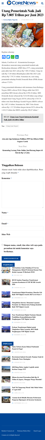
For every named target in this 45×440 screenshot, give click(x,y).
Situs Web (6, 234)
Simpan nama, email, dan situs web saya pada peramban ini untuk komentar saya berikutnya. (23, 248)
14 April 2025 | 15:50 (18, 393)
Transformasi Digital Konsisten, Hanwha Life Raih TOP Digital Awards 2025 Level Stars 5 (27, 293)
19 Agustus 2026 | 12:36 (19, 372)
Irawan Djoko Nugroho (10, 20)
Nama (5, 212)
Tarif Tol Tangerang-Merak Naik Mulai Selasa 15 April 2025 (27, 388)
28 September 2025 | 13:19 (20, 403)
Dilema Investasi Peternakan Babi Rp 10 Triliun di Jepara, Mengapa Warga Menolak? (27, 378)
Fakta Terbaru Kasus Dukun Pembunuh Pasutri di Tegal (25, 348)
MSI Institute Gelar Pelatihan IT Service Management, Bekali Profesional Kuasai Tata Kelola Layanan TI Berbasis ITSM (27, 270)
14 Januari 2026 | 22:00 (19, 287)
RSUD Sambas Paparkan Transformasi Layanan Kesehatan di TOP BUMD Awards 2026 (26, 282)
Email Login (37, 431)
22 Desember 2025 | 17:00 (20, 297)
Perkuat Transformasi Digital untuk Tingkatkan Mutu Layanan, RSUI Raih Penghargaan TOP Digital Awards (25, 329)
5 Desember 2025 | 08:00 (19, 322)
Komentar (7, 178)
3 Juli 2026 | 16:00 (17, 275)
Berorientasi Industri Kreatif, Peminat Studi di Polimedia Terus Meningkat (27, 358)
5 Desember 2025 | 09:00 (19, 310)
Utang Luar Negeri (12, 126)
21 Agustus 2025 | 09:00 (19, 352)
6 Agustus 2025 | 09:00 (19, 382)
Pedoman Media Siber (23, 431)
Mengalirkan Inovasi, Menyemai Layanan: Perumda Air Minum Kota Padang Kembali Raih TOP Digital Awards (26, 304)
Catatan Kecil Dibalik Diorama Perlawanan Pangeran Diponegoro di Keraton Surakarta (26, 398)
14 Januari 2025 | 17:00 (19, 362)
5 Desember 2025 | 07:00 (19, 334)
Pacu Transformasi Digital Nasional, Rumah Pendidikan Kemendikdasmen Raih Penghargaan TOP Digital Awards (26, 317)
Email (5, 223)
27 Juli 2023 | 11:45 (27, 20)
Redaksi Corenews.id (8, 431)
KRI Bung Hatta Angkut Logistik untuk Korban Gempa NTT (25, 368)
